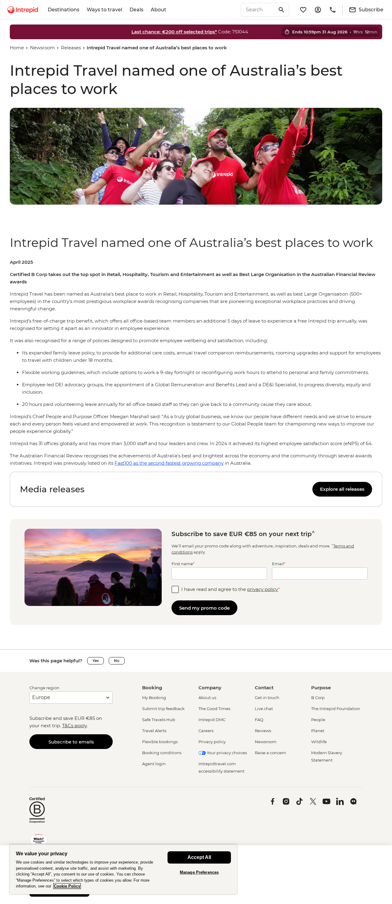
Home (17, 48)
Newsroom (42, 48)
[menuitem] (22, 9)
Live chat (264, 708)
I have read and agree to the (230, 589)
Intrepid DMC (211, 719)
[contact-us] (332, 9)
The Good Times (214, 708)
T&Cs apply (74, 725)
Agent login (154, 763)
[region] (196, 363)
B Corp (318, 697)
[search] (258, 10)
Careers (205, 730)
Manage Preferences (199, 872)
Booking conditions (161, 752)
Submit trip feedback (163, 708)
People (318, 719)
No (116, 660)
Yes (95, 660)
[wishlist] (303, 9)
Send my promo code (204, 608)
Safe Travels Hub (158, 719)
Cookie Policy (67, 886)
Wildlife (319, 741)
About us (207, 697)
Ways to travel (104, 10)
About (158, 10)
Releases (71, 48)
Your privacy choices (226, 752)
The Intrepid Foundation (335, 708)
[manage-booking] (318, 9)
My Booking (154, 697)
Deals (136, 10)
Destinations (63, 10)
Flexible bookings (160, 741)
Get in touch (267, 697)
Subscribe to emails (71, 742)
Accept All (199, 857)
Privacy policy (212, 741)
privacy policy (262, 589)
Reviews (263, 730)
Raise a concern (270, 752)
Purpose (321, 687)
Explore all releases (342, 489)
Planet (317, 730)
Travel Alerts (154, 730)
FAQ (259, 719)
